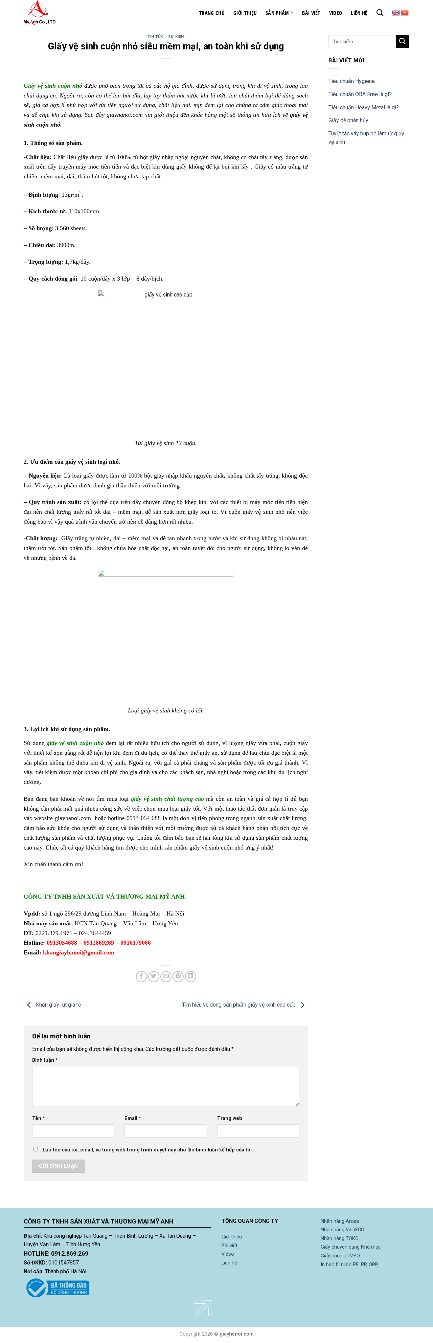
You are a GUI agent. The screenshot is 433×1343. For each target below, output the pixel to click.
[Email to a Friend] (166, 976)
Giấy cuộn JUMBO (340, 1256)
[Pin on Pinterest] (178, 976)
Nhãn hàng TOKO (340, 1238)
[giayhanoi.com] (57, 12)
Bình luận (45, 1060)
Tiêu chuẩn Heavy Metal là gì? (363, 107)
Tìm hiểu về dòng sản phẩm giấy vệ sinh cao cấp (239, 1004)
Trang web (229, 1118)
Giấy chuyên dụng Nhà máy (351, 1247)
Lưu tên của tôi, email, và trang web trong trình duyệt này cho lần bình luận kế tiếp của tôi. (148, 1150)
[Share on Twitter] (153, 976)
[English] (396, 12)
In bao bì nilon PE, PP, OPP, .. (351, 1265)
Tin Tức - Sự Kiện (165, 37)
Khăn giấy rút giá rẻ (58, 1004)
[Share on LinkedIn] (190, 976)
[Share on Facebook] (141, 976)
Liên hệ (359, 12)
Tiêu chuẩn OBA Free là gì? (360, 94)
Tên (38, 1118)
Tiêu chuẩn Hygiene (351, 81)
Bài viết (311, 12)
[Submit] (402, 41)
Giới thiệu (245, 12)
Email (132, 1118)
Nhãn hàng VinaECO (342, 1230)
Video (335, 12)
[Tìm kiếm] (380, 12)
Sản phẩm (277, 12)
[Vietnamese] (405, 12)
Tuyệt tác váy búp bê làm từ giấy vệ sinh (366, 138)
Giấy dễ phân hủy (348, 120)
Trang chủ (212, 12)
